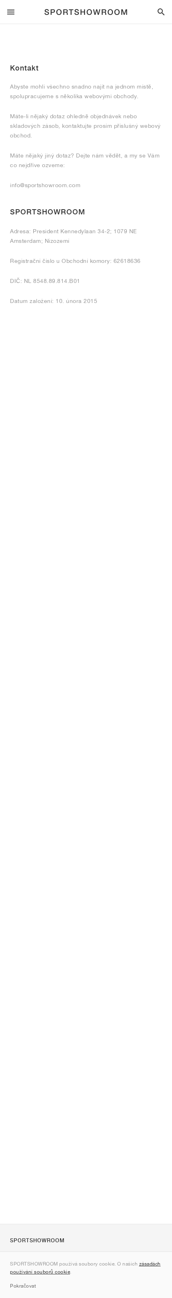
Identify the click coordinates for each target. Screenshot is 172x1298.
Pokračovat (23, 1286)
